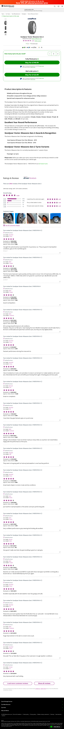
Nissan (10, 539)
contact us (37, 688)
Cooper (11, 263)
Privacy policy (33, 714)
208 (10, 454)
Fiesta (10, 497)
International (58, 714)
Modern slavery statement (43, 714)
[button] (55, 6)
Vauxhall (11, 234)
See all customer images (12, 225)
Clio (10, 387)
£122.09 (35, 75)
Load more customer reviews (17, 683)
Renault (11, 386)
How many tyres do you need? (15, 54)
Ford (10, 496)
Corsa (10, 236)
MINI (10, 262)
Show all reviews (44, 683)
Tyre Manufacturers (5, 704)
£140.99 (35, 62)
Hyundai (11, 407)
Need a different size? (37, 38)
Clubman (11, 315)
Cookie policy (26, 714)
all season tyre (43, 164)
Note (10, 541)
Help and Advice (5, 710)
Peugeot (11, 452)
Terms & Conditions (17, 714)
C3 (10, 668)
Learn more (41, 66)
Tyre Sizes (3, 707)
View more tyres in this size (11, 16)
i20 (10, 409)
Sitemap (52, 714)
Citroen (11, 667)
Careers (3, 715)
